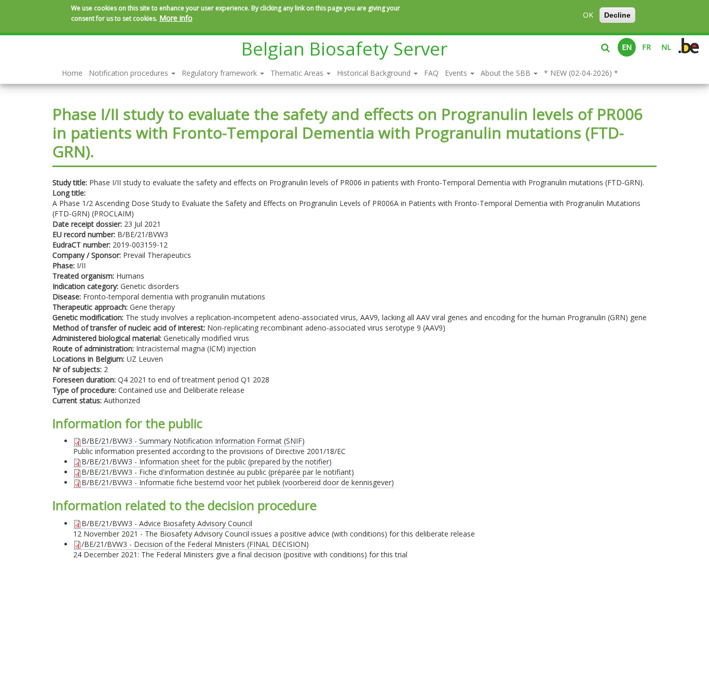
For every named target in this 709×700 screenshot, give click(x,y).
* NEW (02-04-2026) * (581, 73)
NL (666, 47)
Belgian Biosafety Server (344, 48)
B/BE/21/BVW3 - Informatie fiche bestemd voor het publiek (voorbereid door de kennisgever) (237, 482)
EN (627, 47)
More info (176, 18)
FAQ (431, 73)
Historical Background (375, 73)
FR (646, 47)
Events (457, 73)
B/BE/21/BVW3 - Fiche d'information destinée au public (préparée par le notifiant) (217, 472)
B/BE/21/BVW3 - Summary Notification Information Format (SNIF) (193, 441)
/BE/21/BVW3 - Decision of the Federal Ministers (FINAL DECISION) (195, 544)
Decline (617, 15)
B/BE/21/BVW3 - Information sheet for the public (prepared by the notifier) (206, 461)
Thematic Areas (297, 73)
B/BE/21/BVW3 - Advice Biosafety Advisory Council (166, 523)
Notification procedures (129, 73)
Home (72, 73)
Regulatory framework (220, 73)
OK (588, 15)
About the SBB (507, 73)
